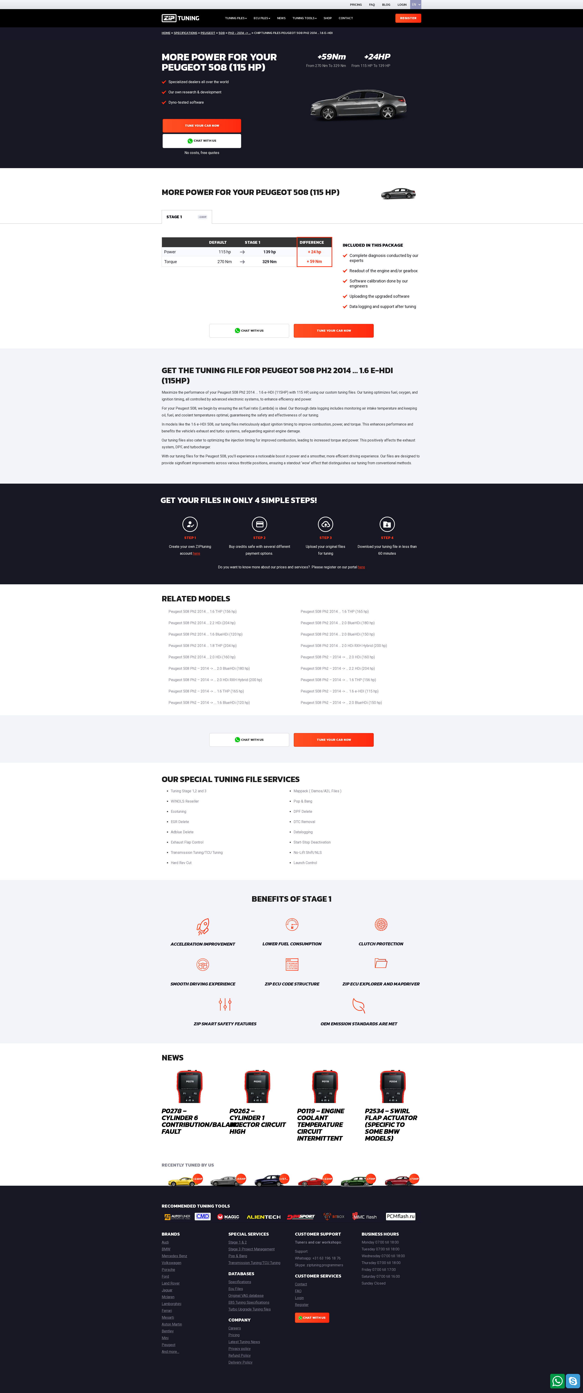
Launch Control (305, 863)
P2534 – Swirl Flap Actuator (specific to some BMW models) (391, 1124)
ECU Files (261, 18)
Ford (165, 1276)
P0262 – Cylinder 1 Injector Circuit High (258, 1121)
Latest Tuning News (244, 1342)
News (281, 18)
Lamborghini (171, 1304)
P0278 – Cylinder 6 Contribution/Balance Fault (202, 1121)
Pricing (356, 4)
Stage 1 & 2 (237, 1242)
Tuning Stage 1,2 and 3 (189, 791)
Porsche (168, 1269)
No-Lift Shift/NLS (308, 852)
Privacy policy (239, 1349)
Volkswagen (171, 1263)
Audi (165, 1242)
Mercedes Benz (174, 1256)
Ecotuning (178, 811)
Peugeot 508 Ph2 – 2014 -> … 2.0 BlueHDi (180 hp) (209, 668)
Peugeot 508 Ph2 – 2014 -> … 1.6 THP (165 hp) (206, 691)
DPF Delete (303, 811)
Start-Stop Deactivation (312, 842)
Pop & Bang (303, 801)
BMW (166, 1249)
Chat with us (204, 140)
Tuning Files (235, 18)
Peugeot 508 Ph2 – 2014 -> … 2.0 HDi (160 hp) (338, 657)
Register (408, 18)
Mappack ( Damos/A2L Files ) (317, 791)
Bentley (168, 1331)
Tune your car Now (202, 125)
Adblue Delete (182, 832)
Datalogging (303, 832)
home (166, 33)
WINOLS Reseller (185, 801)
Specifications (185, 33)
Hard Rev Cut (181, 863)
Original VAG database (246, 1295)
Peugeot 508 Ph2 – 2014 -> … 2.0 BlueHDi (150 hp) (341, 702)
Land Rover (171, 1283)
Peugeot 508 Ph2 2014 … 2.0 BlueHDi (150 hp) (338, 634)
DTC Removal (304, 822)
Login (402, 4)
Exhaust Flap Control (187, 842)
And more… (170, 1351)
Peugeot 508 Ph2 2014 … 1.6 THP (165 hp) (335, 611)
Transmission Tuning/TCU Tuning (197, 852)
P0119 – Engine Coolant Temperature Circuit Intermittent (320, 1124)
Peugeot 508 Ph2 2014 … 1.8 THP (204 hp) (203, 646)
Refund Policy (239, 1355)
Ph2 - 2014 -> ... (239, 33)
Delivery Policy (240, 1362)
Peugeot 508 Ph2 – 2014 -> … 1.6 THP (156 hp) (338, 680)
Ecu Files (235, 1289)
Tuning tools (303, 18)
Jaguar (167, 1290)
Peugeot (208, 33)
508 (222, 33)
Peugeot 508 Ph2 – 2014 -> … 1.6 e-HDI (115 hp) (339, 691)
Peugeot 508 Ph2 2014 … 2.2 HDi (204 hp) (202, 623)
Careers (234, 1328)
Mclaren (168, 1297)
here (196, 553)
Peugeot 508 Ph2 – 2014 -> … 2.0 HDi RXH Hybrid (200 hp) (215, 680)
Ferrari (167, 1310)
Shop (328, 18)
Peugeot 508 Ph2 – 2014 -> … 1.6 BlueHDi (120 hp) (209, 702)
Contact (346, 18)
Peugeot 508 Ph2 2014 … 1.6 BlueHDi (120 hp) (206, 634)
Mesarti (168, 1317)
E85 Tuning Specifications (248, 1302)
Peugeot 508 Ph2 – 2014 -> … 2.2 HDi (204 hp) (338, 668)
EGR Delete (180, 822)
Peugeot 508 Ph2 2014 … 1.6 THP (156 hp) (203, 611)
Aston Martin (172, 1324)
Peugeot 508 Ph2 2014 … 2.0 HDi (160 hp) (202, 657)
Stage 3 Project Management (251, 1249)
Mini (165, 1338)
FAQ (372, 4)
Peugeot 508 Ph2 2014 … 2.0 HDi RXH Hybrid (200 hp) (344, 646)
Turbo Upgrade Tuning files (249, 1309)
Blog (386, 4)
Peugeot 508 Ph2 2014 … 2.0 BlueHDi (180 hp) (338, 623)
